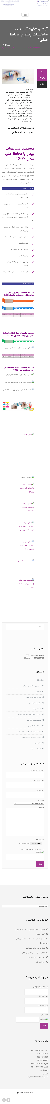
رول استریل (40, 962)
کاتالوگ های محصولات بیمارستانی (33, 953)
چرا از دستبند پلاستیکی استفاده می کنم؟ (30, 939)
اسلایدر (38, 692)
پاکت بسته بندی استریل (36, 958)
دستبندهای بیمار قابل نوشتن (32, 737)
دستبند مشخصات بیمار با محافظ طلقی (19, 114)
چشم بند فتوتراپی (35, 703)
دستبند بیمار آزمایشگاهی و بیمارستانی (29, 715)
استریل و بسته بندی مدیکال (32, 686)
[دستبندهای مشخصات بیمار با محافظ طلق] (18, 76)
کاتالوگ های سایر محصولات (35, 948)
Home (7, 45)
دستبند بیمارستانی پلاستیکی (20, 109)
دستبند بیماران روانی (23, 106)
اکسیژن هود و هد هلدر (33, 697)
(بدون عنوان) (40, 934)
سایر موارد (37, 743)
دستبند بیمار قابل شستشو (14, 103)
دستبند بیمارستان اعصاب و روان (20, 107)
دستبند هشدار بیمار (34, 726)
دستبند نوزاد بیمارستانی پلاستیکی (20, 117)
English (41, 680)
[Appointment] (25, 9)
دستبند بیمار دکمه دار (16, 95)
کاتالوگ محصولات (35, 749)
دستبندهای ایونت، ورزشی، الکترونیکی (29, 732)
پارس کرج (20, 1093)
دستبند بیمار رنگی (24, 98)
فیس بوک (44, 1074)
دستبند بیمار (37, 709)
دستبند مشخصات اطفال (21, 112)
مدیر (27, 89)
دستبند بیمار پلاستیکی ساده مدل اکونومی (30, 930)
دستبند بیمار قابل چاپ (34, 720)
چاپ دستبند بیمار (22, 92)
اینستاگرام (44, 1070)
